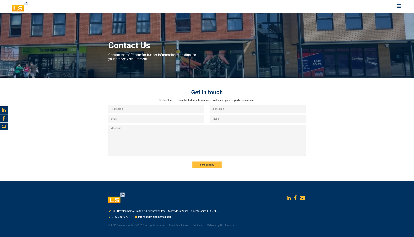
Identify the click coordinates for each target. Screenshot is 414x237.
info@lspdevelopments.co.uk (154, 216)
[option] (207, 45)
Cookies (197, 225)
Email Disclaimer (178, 225)
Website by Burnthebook (220, 225)
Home (22, 6)
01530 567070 (119, 216)
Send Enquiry (207, 164)
